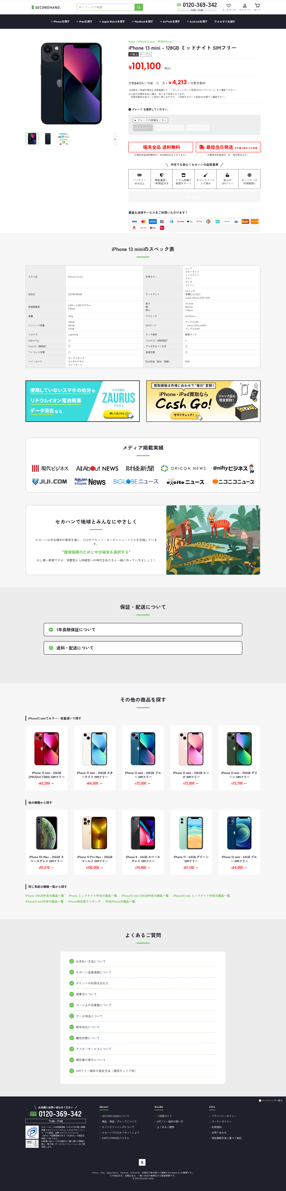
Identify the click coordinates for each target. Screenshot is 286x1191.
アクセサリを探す (224, 22)
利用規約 (217, 1127)
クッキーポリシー (222, 1121)
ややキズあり (198, 127)
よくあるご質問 (165, 1127)
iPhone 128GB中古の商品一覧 (44, 895)
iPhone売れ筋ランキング (84, 901)
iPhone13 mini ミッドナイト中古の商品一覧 (201, 895)
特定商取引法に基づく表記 (226, 1138)
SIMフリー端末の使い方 (170, 1121)
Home (131, 41)
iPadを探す (85, 21)
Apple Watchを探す (113, 21)
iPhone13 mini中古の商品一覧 (44, 901)
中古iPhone (164, 41)
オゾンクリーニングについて (118, 1127)
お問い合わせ (219, 1132)
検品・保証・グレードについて (119, 1121)
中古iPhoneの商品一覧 (120, 901)
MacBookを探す (143, 21)
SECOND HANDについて (115, 1116)
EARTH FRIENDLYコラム (115, 1138)
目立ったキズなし (170, 127)
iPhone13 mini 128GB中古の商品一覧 (145, 895)
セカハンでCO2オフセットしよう (120, 1132)
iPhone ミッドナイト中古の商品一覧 (93, 895)
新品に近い (142, 127)
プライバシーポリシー (224, 1116)
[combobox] (106, 7)
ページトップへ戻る (272, 1100)
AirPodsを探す (171, 21)
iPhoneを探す (61, 21)
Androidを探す (198, 21)
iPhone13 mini (146, 41)
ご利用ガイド (164, 1116)
